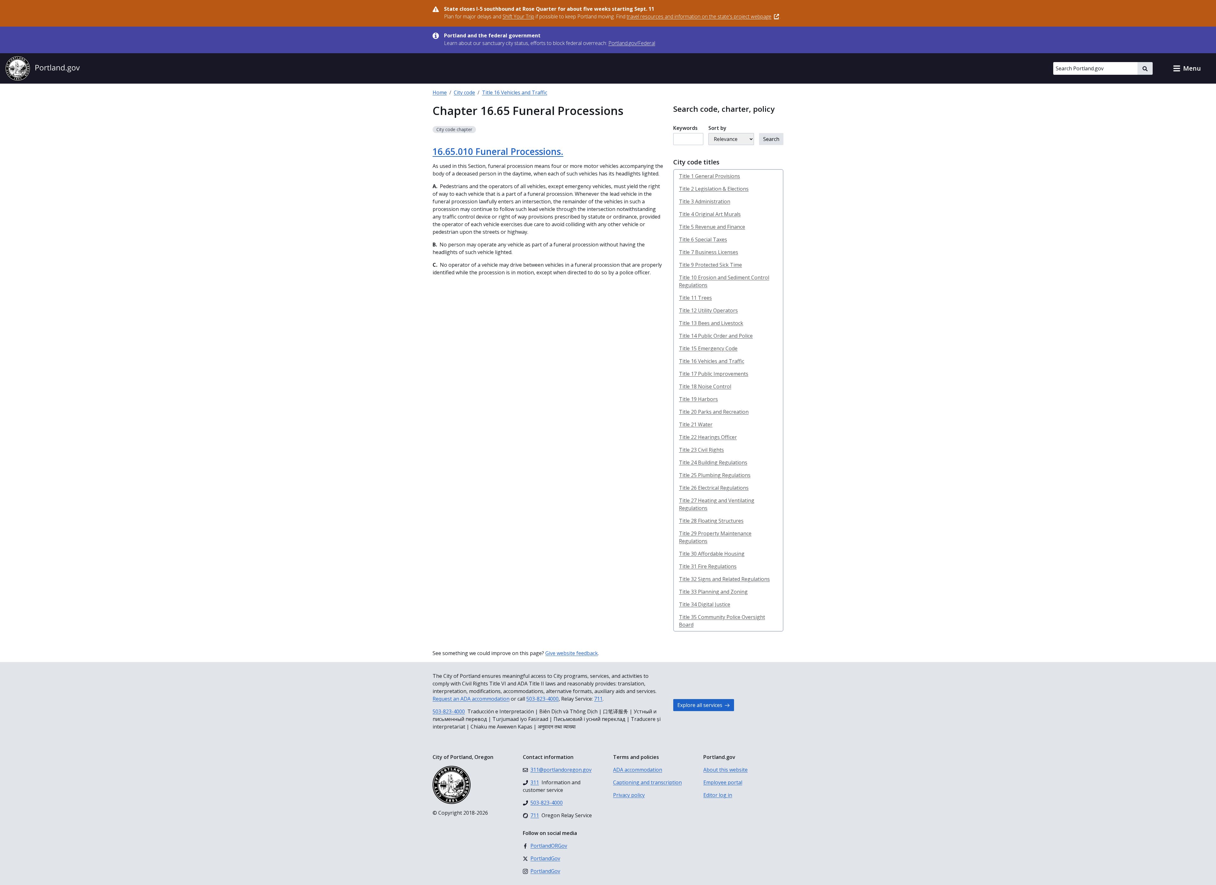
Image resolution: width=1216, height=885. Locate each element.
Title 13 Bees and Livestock (711, 323)
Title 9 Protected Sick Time (710, 264)
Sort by (717, 127)
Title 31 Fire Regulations (708, 566)
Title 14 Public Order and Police (716, 335)
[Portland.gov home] (42, 68)
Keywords (685, 127)
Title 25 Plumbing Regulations (714, 475)
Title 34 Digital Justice (704, 604)
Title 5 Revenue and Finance (712, 226)
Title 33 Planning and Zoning (713, 591)
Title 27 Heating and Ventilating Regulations (716, 504)
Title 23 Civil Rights (701, 449)
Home (440, 92)
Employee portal (722, 782)
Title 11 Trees (695, 297)
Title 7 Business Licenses (708, 252)
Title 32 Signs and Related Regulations (724, 579)
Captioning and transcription (647, 782)
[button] (1187, 68)
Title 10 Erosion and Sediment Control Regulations (724, 281)
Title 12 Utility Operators (708, 310)
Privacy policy (629, 795)
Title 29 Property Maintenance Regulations (715, 537)
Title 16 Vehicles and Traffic (514, 92)
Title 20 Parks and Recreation (714, 411)
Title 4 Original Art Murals (710, 214)
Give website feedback (571, 653)
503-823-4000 (542, 698)
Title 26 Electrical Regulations (714, 487)
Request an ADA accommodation (471, 698)
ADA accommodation (637, 769)
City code (464, 92)
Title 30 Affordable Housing (711, 553)
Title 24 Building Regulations (713, 462)
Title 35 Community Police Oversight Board (722, 621)
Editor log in (717, 795)
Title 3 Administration (704, 201)
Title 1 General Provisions (709, 176)
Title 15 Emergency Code (708, 348)
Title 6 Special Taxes (703, 239)
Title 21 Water (695, 424)
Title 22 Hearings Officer (708, 437)
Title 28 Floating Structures (711, 520)
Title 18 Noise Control (705, 386)
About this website (725, 769)
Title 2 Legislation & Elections (714, 188)
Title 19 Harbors (698, 399)
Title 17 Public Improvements (713, 373)
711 (598, 698)
